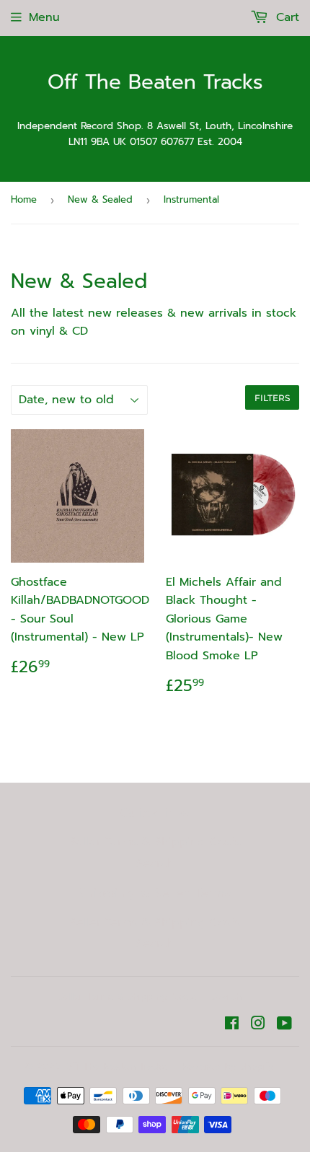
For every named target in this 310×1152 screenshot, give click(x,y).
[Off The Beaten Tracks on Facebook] (231, 1025)
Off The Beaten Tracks (155, 83)
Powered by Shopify (228, 1066)
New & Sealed (100, 199)
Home (24, 199)
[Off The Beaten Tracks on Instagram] (258, 1025)
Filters (272, 397)
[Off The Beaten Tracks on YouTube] (284, 1025)
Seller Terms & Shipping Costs (155, 841)
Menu (44, 17)
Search (155, 863)
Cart (285, 17)
